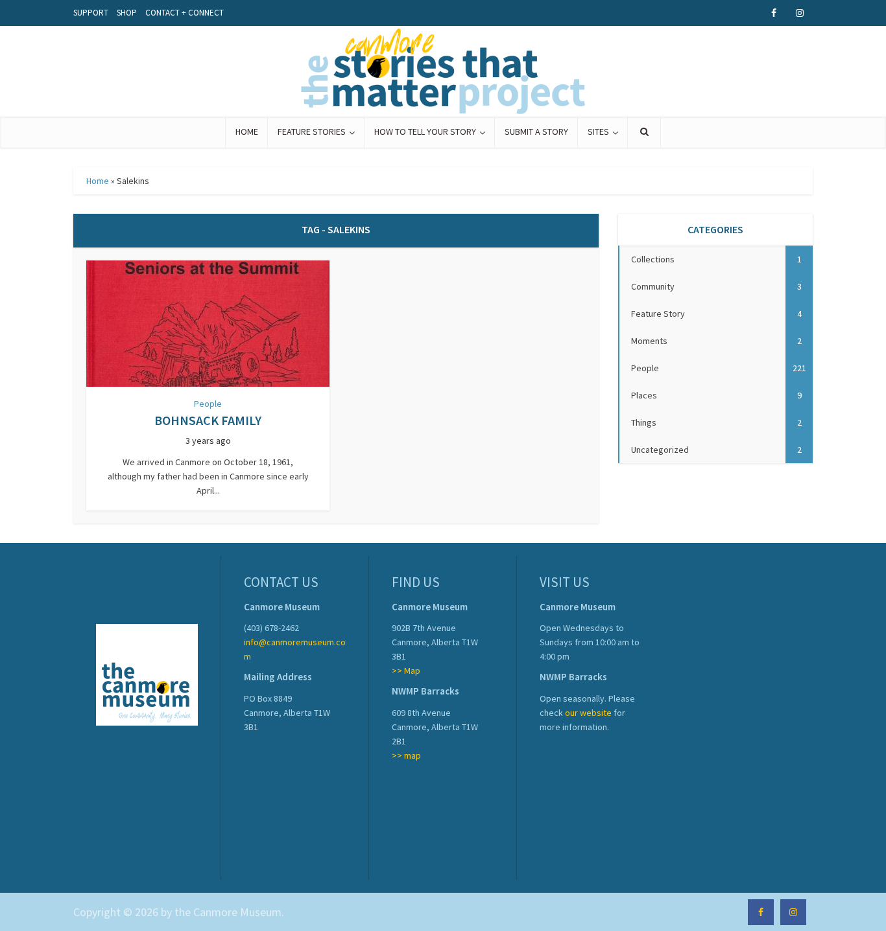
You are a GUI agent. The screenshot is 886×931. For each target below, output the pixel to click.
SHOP (127, 12)
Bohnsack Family (207, 420)
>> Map (406, 670)
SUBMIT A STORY (536, 131)
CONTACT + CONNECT (184, 12)
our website (588, 712)
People (208, 403)
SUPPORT (90, 12)
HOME (246, 131)
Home (97, 181)
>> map (406, 755)
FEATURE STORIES (312, 131)
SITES (598, 131)
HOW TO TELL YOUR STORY (425, 131)
